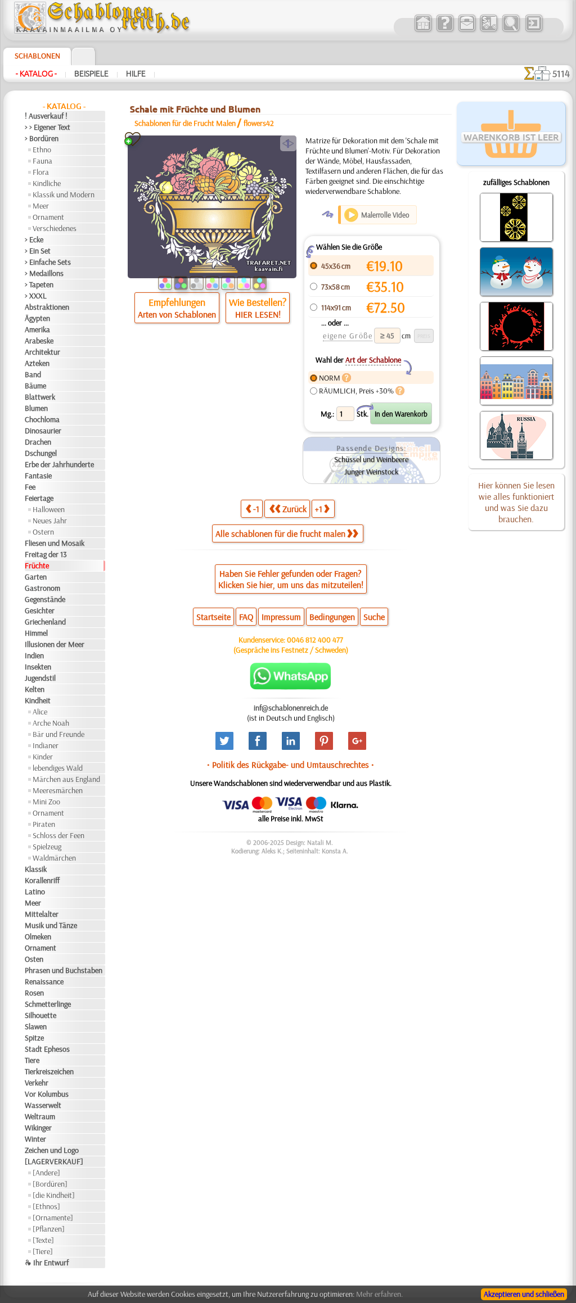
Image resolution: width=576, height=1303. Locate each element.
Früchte (37, 565)
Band (33, 374)
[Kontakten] (467, 30)
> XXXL (36, 296)
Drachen (38, 442)
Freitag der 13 (46, 554)
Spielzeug (47, 846)
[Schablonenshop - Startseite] (101, 31)
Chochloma (42, 419)
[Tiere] (43, 1251)
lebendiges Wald (58, 768)
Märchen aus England (66, 779)
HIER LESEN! (258, 314)
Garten (36, 577)
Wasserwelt (43, 1105)
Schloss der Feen (58, 835)
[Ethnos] (46, 1206)
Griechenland (45, 622)
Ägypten (37, 318)
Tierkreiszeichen (49, 1071)
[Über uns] (445, 30)
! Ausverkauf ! (46, 116)
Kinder (43, 757)
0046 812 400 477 (315, 640)
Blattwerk (40, 397)
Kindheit (38, 700)
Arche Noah (51, 723)
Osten (34, 959)
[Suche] (510, 30)
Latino (35, 891)
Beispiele (91, 73)
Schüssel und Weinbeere (371, 459)
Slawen (36, 1026)
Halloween (49, 509)
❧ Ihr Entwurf (47, 1262)
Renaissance (44, 981)
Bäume (35, 386)
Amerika (37, 329)
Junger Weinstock (371, 472)
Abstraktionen (47, 307)
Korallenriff (42, 880)
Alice (40, 712)
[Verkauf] (423, 30)
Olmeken (38, 936)
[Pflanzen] (49, 1229)
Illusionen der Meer (54, 644)
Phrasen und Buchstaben (63, 970)
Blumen (36, 408)
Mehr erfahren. (379, 1294)
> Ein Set (38, 251)
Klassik (36, 869)
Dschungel (41, 453)
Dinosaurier (43, 431)
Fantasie (38, 475)
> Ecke (34, 239)
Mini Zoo (46, 802)
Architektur (42, 352)
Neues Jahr (50, 520)
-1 (256, 508)
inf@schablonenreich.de (291, 708)
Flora (41, 172)
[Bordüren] (50, 1184)
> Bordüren (41, 138)
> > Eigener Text (47, 127)
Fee (30, 487)
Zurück (294, 508)
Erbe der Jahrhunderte (59, 464)
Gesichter (40, 610)
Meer (41, 206)
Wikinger (38, 1128)
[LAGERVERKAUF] (54, 1161)
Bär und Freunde (58, 734)
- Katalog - (36, 73)
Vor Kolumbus (47, 1094)
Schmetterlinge (48, 1004)
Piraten (44, 824)
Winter (35, 1139)
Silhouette (40, 1015)
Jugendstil (40, 678)
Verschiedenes (54, 228)
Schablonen (37, 56)
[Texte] (43, 1240)
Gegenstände (45, 599)
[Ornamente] (53, 1217)
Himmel (36, 633)
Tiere (32, 1060)
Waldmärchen (54, 858)
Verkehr (36, 1083)
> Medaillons (44, 273)
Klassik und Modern (63, 194)
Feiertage (39, 498)
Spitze (34, 1038)
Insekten (38, 667)
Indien (34, 655)
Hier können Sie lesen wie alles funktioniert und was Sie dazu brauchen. (516, 501)
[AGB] (489, 30)
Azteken (37, 363)
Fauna (42, 161)
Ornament (48, 217)
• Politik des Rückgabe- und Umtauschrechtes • (290, 764)
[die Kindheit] (54, 1195)
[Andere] (46, 1173)
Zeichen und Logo (52, 1150)
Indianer (45, 745)
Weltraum (40, 1116)
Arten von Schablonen (177, 314)
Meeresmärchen (58, 790)
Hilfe (136, 73)
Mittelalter (41, 914)
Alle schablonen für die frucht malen (280, 533)
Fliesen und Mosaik (54, 543)
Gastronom (42, 588)
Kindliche (47, 183)
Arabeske (39, 341)
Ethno (42, 149)
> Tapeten (39, 284)
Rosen (34, 993)
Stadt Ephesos (47, 1049)
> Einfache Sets (48, 262)
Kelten (34, 689)
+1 (318, 508)
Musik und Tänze (51, 925)
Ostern (43, 532)
